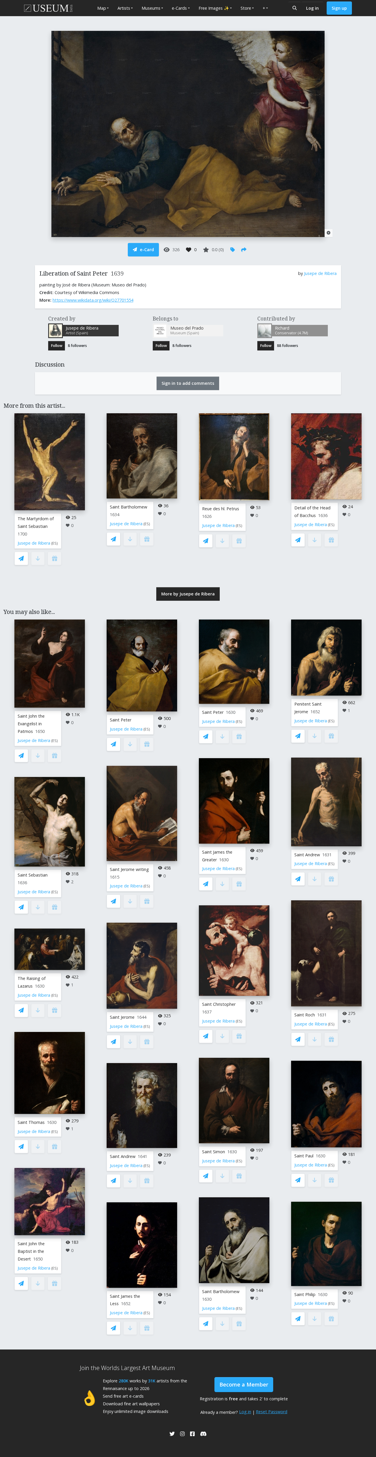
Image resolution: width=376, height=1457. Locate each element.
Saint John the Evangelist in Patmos (31, 723)
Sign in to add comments (188, 383)
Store (246, 8)
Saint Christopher (219, 1004)
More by (188, 594)
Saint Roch (304, 1015)
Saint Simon (213, 1151)
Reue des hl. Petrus (220, 508)
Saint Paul (303, 1156)
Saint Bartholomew (128, 507)
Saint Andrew (122, 1156)
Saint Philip (304, 1294)
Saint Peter (120, 720)
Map (101, 8)
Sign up (339, 8)
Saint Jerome (122, 1017)
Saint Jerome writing (129, 869)
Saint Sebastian (33, 875)
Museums (151, 8)
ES (54, 543)
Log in (312, 8)
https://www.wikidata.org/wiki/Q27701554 (93, 300)
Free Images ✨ (214, 8)
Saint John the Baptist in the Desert (31, 1251)
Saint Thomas (31, 1122)
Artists (124, 8)
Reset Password (271, 1411)
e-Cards (179, 8)
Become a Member (243, 1384)
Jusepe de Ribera (320, 273)
